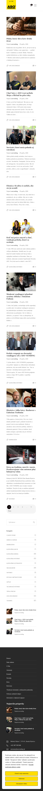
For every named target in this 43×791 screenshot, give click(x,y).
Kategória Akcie (12, 549)
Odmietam (21, 778)
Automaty (9, 670)
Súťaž (9, 582)
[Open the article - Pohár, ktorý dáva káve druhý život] (13, 26)
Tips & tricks (11, 591)
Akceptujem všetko (21, 783)
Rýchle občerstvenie (14, 577)
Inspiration (13, 439)
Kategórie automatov (14, 563)
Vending (9, 600)
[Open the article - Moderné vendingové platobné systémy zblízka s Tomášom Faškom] (13, 282)
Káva (7, 682)
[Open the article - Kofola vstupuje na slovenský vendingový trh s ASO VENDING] (13, 341)
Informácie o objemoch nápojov (15, 698)
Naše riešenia (10, 662)
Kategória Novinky (15, 267)
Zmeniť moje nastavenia (21, 773)
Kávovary (9, 686)
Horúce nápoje (12, 540)
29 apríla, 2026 (24, 44)
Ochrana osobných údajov (13, 694)
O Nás (8, 666)
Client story (11, 535)
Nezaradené (11, 568)
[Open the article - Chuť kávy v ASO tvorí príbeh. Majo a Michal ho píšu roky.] (13, 80)
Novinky (12, 499)
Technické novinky (13, 586)
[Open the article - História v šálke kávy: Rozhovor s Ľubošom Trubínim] (13, 398)
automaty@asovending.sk (17, 749)
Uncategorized (14, 65)
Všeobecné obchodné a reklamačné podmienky (19, 690)
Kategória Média (12, 554)
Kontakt (8, 674)
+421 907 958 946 (15, 745)
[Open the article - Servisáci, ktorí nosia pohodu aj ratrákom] (13, 135)
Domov (8, 658)
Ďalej (9, 511)
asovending (14, 44)
